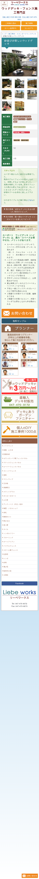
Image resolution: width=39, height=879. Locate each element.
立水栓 (5, 483)
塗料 (5, 475)
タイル (5, 529)
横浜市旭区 (24, 140)
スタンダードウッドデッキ (26, 33)
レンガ (5, 558)
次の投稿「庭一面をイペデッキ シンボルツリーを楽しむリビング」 (20, 217)
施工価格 (29, 23)
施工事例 (11, 33)
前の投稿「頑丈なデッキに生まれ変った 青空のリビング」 (20, 210)
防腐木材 (6, 454)
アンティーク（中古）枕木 (13, 504)
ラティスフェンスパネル (12, 462)
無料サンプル (19, 320)
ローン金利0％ (11, 28)
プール (29, 119)
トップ (4, 33)
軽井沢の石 (7, 571)
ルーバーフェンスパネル (12, 466)
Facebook (19, 583)
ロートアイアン (9, 541)
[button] (4, 63)
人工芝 (5, 500)
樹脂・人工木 (8, 450)
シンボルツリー (9, 533)
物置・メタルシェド (10, 508)
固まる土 (6, 521)
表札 (5, 512)
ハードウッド (8, 446)
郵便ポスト (7, 516)
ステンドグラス (9, 491)
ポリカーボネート (9, 496)
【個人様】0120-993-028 (11, 17)
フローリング (8, 537)
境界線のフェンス (19, 119)
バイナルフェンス (9, 546)
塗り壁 (5, 525)
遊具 (15, 122)
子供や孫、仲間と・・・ (21, 132)
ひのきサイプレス (19, 127)
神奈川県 (17, 140)
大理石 (5, 575)
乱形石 (5, 554)
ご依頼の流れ (10, 23)
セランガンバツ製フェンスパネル (15, 458)
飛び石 (5, 566)
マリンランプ (8, 479)
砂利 (5, 562)
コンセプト (29, 28)
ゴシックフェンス (9, 471)
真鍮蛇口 (6, 487)
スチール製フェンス (10, 550)
